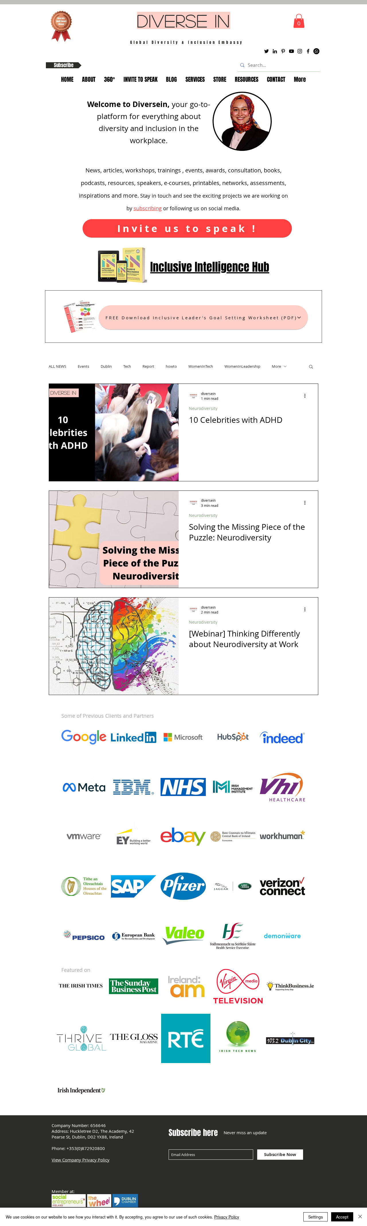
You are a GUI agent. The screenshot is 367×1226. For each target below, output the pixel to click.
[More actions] (306, 395)
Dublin (106, 366)
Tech (127, 366)
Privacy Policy (226, 1217)
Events (83, 366)
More (276, 366)
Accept (342, 1217)
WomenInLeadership (242, 366)
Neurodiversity (203, 408)
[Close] (360, 1216)
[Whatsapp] (316, 51)
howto (171, 366)
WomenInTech (200, 366)
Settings (315, 1217)
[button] (299, 21)
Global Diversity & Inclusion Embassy (187, 42)
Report (148, 366)
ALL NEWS (57, 366)
